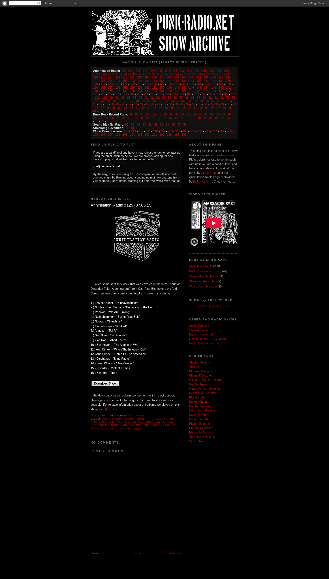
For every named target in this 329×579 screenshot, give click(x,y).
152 (147, 87)
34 (205, 104)
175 (117, 84)
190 (147, 81)
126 (199, 91)
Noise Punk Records (202, 410)
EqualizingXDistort (201, 334)
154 (132, 87)
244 (167, 70)
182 (206, 81)
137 (117, 91)
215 (102, 77)
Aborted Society (199, 362)
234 (102, 74)
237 (219, 70)
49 (118, 104)
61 (189, 101)
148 (176, 87)
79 (227, 97)
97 (122, 97)
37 (187, 104)
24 (119, 107)
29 (234, 104)
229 (139, 74)
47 (129, 104)
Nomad (116, 425)
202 (198, 77)
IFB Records (197, 397)
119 (110, 94)
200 (213, 77)
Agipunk (194, 366)
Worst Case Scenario (203, 286)
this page (111, 409)
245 (160, 70)
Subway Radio (198, 330)
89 (169, 97)
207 (161, 77)
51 (106, 104)
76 (102, 101)
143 (213, 87)
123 (221, 91)
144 (206, 87)
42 (158, 104)
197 (95, 81)
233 (110, 74)
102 (233, 94)
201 (206, 77)
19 (148, 107)
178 (95, 84)
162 (213, 84)
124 (213, 91)
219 (213, 74)
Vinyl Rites (196, 441)
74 (113, 101)
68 (148, 101)
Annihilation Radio (129, 419)
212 (125, 77)
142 (221, 87)
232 (117, 74)
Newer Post (98, 553)
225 (169, 74)
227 (154, 74)
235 (95, 74)
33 (211, 104)
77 (96, 101)
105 (211, 94)
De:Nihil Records (200, 384)
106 (203, 94)
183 (199, 81)
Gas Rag (167, 422)
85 (192, 97)
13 (183, 107)
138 (110, 91)
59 (201, 101)
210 (139, 77)
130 (169, 91)
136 (125, 91)
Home (137, 553)
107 (196, 94)
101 (97, 97)
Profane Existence (201, 428)
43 (152, 104)
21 (137, 107)
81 (216, 97)
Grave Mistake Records (204, 388)
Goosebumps (100, 425)
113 (153, 94)
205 (176, 77)
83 (204, 97)
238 (211, 70)
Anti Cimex (152, 419)
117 (124, 94)
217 (228, 74)
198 (228, 77)
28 (96, 107)
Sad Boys (111, 428)
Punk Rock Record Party (205, 271)
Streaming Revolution (203, 281)
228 (147, 74)
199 (220, 77)
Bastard (168, 419)
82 (210, 97)
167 (176, 84)
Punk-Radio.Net (224, 155)
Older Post (175, 553)
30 (228, 104)
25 (113, 107)
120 (102, 94)
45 (141, 104)
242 (182, 70)
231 (125, 74)
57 (212, 101)
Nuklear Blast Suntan (160, 425)
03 (100, 111)
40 (170, 104)
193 (125, 81)
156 (117, 87)
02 (106, 111)
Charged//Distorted (201, 375)
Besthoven (99, 422)
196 (102, 81)
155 (125, 87)
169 (162, 84)
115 (139, 94)
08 (212, 107)
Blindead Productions (203, 371)
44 (147, 104)
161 (221, 84)
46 (135, 104)
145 (199, 87)
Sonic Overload (199, 325)
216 (95, 77)
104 (218, 94)
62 (183, 101)
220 (206, 74)
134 (139, 91)
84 (198, 97)
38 (182, 104)
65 (166, 101)
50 (112, 104)
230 (132, 74)
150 (162, 87)
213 (117, 77)
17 (160, 107)
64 (172, 101)
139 (102, 91)
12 (189, 107)
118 (117, 94)
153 (139, 87)
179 (228, 81)
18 (154, 107)
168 (169, 84)
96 (128, 97)
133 (147, 91)
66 (160, 101)
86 (186, 97)
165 (191, 84)
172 (139, 84)
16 (166, 107)
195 (110, 81)
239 (204, 70)
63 (177, 101)
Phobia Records (199, 423)
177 (102, 84)
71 (131, 101)
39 (176, 104)
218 (221, 74)
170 (154, 84)
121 (95, 94)
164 (199, 84)
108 (189, 94)
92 (152, 97)
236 (226, 70)
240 (197, 70)
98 (117, 97)
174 (125, 84)
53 (94, 104)
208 (154, 77)
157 (110, 87)
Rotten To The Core (201, 432)
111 (167, 94)
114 (146, 94)
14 (177, 107)
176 (110, 84)
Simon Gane (209, 172)
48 (123, 104)
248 (138, 70)
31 (222, 104)
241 (189, 70)
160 (228, 84)
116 (131, 94)
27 (102, 107)
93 (146, 97)
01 (112, 111)
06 (224, 107)
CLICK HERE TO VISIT (213, 306)
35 (199, 104)
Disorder (152, 422)
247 (145, 70)
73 (119, 101)
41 (164, 104)
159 (95, 87)
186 (176, 81)
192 (132, 81)
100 (104, 97)
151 (154, 87)
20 (143, 107)
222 (191, 74)
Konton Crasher (199, 401)
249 (130, 70)
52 (100, 104)
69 (143, 101)
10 (201, 107)
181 (213, 81)
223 (184, 74)
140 (95, 91)
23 (125, 107)
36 (193, 104)
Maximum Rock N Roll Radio (207, 339)
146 (191, 87)
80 (221, 97)
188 (162, 81)
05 (230, 107)
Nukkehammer (132, 425)
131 (162, 91)
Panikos (96, 428)
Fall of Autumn (202, 181)
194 (117, 81)
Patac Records (198, 419)
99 (111, 97)
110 (174, 94)
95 (134, 97)
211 (132, 77)
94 (140, 97)
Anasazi (108, 419)
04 (94, 111)
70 (137, 101)
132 (154, 91)
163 (206, 84)
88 (175, 97)
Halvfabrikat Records (202, 393)
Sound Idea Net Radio (203, 276)
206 (169, 77)
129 (176, 91)
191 (139, 81)
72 (125, 101)
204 (184, 77)
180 (221, 81)
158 (102, 87)
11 (195, 107)
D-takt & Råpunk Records (205, 380)
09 (206, 107)
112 (160, 94)
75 (108, 101)
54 (230, 101)
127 (191, 91)
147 (184, 87)
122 (228, 91)
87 (181, 97)
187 (169, 81)
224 (176, 74)
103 (226, 94)
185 (184, 81)
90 (163, 97)
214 (110, 77)
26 (108, 107)
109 (181, 94)
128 (184, 91)
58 (207, 101)
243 (175, 70)
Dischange (135, 422)
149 (169, 87)
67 (154, 101)
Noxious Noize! (199, 415)
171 (147, 84)
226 (162, 74)
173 (132, 84)
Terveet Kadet (130, 428)
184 (191, 81)
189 (154, 81)
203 (191, 77)
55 (224, 101)
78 (233, 97)
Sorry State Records (202, 436)
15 (172, 107)
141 (228, 87)
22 (131, 107)
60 (195, 101)
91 (157, 97)
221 (199, 74)
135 (132, 91)
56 (218, 101)
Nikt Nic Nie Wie (199, 406)
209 (147, 77)
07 (218, 107)
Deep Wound (117, 422)
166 (184, 84)
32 (216, 104)
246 (152, 70)
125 (206, 91)
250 (123, 70)
